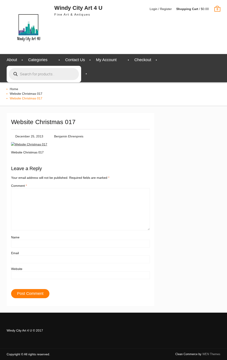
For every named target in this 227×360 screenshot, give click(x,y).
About (12, 60)
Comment (19, 185)
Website (16, 269)
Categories (37, 60)
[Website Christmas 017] (29, 144)
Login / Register (161, 9)
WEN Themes (211, 354)
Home (14, 89)
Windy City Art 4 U (78, 8)
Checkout (142, 60)
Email (15, 253)
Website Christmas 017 (26, 93)
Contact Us (75, 60)
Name (15, 237)
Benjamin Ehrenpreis (68, 136)
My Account (106, 60)
